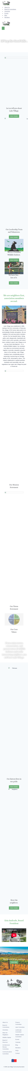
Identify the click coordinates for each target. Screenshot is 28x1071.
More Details (14, 116)
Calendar (17, 1042)
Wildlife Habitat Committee (19, 1035)
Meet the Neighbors (5, 1033)
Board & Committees (10, 9)
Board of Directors (5, 1041)
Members (7, 17)
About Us (7, 7)
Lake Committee (19, 1027)
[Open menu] (3, 28)
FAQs (17, 1050)
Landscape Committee (18, 1031)
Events (6, 13)
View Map (14, 962)
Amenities (7, 11)
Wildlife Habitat (7, 1037)
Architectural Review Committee (6, 1047)
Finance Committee (18, 1023)
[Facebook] (12, 1060)
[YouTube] (15, 1060)
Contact (17, 1053)
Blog (5, 15)
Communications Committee (7, 1053)
